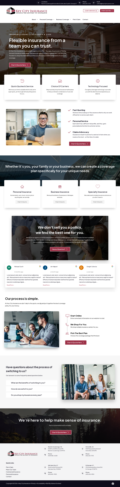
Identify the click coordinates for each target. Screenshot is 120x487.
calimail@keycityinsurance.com (105, 3)
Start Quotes (106, 10)
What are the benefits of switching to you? (28, 383)
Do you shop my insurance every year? (26, 395)
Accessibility (41, 483)
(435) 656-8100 (90, 474)
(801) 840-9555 (52, 474)
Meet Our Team (11, 470)
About (34, 19)
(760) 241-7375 (87, 3)
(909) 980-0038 (52, 455)
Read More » (10, 285)
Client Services (90, 10)
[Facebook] (113, 484)
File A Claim (76, 19)
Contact (85, 19)
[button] (22, 202)
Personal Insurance (12, 474)
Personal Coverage (46, 19)
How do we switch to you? (22, 389)
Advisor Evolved (56, 483)
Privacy (33, 483)
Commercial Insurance (13, 472)
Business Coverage (62, 19)
